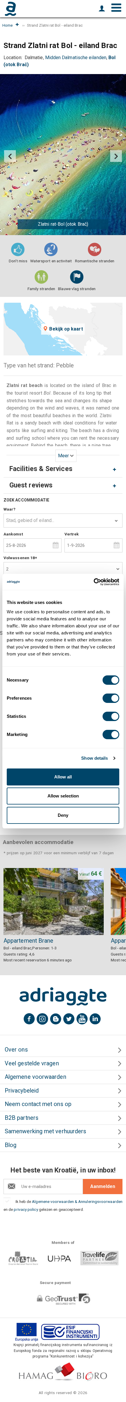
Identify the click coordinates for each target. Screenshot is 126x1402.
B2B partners (21, 1118)
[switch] (111, 698)
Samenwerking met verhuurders (45, 1131)
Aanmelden (102, 1186)
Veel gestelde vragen (32, 1063)
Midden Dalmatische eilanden (75, 57)
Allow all (63, 776)
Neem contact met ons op (38, 1104)
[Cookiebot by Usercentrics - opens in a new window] (93, 582)
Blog (10, 1145)
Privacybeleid (22, 1090)
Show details (94, 758)
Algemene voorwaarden (35, 1077)
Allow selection (63, 795)
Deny (63, 815)
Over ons (16, 1049)
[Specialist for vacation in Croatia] (63, 996)
